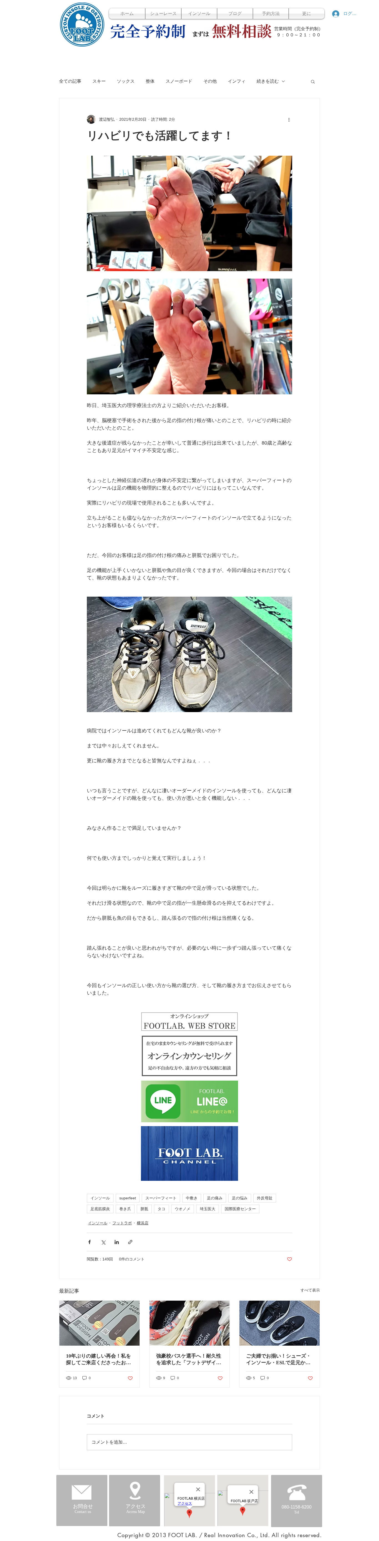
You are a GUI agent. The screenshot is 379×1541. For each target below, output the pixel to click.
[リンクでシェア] (130, 1242)
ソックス (126, 81)
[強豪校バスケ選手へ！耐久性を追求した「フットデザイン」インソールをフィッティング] (190, 1323)
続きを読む (268, 81)
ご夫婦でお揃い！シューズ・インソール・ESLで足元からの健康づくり (278, 1359)
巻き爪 (125, 1209)
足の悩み (239, 1198)
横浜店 (142, 1223)
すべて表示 (310, 1290)
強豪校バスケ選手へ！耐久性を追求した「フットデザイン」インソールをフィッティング (188, 1359)
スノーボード (179, 81)
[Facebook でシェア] (89, 1242)
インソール (100, 1198)
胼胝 (144, 1209)
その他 (210, 81)
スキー (99, 81)
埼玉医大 (207, 1209)
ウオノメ (182, 1209)
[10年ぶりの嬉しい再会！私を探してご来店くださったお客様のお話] (99, 1323)
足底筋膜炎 (100, 1209)
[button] (312, 81)
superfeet (127, 1198)
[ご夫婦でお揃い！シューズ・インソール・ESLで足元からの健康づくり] (279, 1323)
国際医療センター (240, 1209)
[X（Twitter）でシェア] (103, 1242)
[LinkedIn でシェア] (116, 1242)
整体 (150, 81)
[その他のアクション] (288, 119)
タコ (161, 1209)
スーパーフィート (160, 1198)
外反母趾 (264, 1198)
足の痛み (215, 1198)
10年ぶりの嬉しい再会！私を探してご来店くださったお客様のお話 (98, 1359)
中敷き (192, 1198)
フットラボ (122, 1223)
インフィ (237, 81)
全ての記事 (70, 81)
